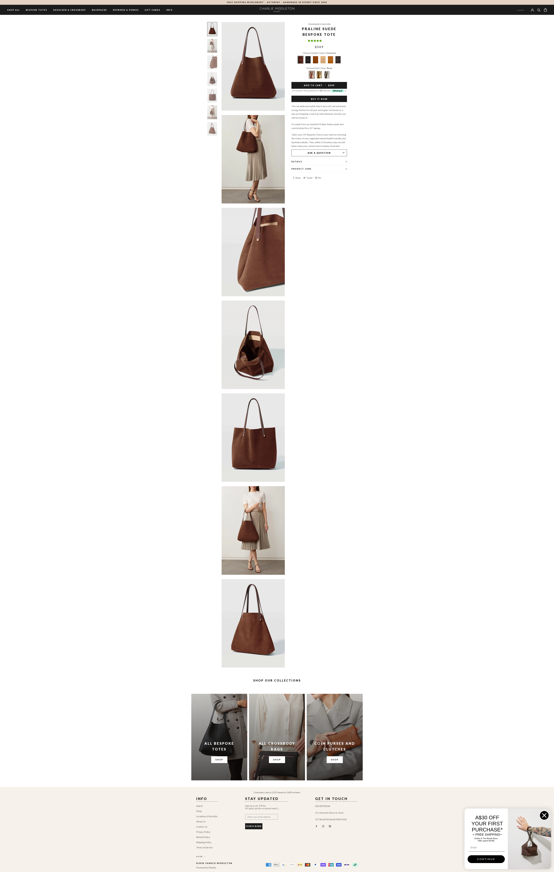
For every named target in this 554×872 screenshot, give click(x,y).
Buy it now (319, 99)
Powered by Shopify (206, 867)
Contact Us (201, 826)
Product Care (301, 169)
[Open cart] (545, 10)
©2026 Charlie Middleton (214, 863)
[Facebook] (316, 826)
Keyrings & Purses (126, 10)
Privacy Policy (203, 831)
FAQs (199, 811)
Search (199, 805)
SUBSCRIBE (254, 826)
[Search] (538, 9)
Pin (319, 178)
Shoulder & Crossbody (69, 10)
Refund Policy (203, 837)
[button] (315, 40)
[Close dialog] (544, 815)
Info (169, 10)
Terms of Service (204, 847)
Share (298, 178)
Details (296, 161)
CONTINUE (486, 859)
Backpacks (99, 10)
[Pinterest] (330, 826)
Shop (219, 759)
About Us (201, 821)
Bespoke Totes (36, 10)
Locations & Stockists (207, 816)
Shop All (13, 10)
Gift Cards (152, 10)
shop (277, 759)
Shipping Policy (203, 842)
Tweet (309, 178)
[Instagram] (323, 826)
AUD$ (520, 10)
